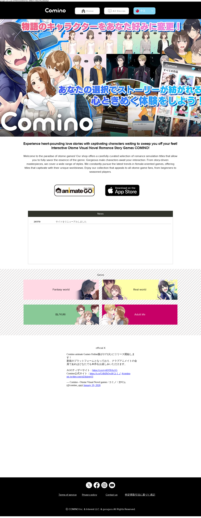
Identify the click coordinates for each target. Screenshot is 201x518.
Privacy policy (89, 494)
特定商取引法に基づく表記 (140, 494)
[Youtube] (112, 485)
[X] (89, 485)
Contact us (111, 494)
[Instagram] (104, 485)
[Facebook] (97, 485)
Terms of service (68, 494)
